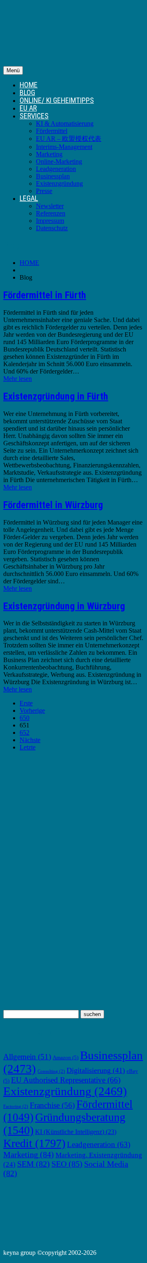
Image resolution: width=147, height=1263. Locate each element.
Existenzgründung (59, 183)
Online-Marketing (59, 161)
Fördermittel (51, 130)
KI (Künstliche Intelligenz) (75, 1132)
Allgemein (27, 1056)
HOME (29, 84)
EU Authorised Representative (65, 1080)
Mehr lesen (17, 378)
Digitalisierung (96, 1070)
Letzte (28, 747)
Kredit (34, 1143)
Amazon (65, 1058)
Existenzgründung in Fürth (55, 396)
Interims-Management (64, 146)
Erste (26, 703)
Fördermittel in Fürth (44, 295)
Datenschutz (52, 228)
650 (24, 717)
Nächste (30, 739)
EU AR (28, 108)
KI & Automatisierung (65, 123)
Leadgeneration (56, 168)
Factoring (15, 1106)
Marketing (49, 154)
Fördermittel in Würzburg (53, 505)
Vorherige (32, 710)
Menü (13, 70)
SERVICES (34, 115)
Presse (44, 190)
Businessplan (53, 176)
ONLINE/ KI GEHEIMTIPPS (57, 100)
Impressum (50, 220)
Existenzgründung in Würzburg (64, 606)
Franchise (52, 1105)
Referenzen (50, 213)
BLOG (27, 92)
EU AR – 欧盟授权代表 (68, 138)
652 (24, 732)
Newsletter (50, 205)
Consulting (51, 1071)
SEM (33, 1163)
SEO (66, 1163)
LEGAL (29, 198)
